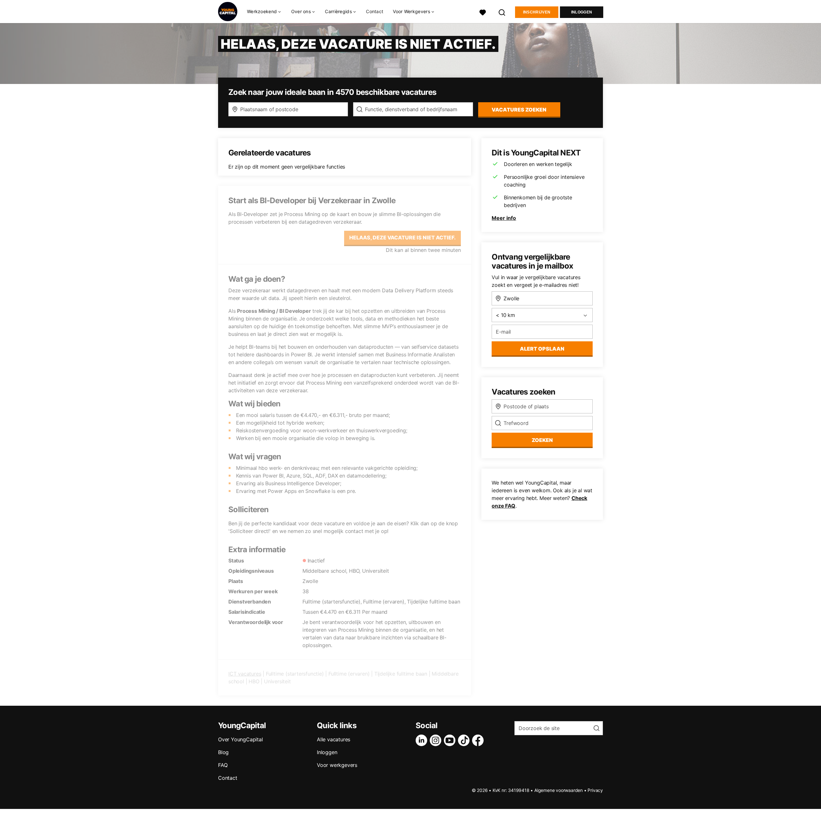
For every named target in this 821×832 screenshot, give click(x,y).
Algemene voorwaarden (558, 790)
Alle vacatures (333, 739)
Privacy (595, 790)
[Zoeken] (502, 12)
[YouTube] (451, 740)
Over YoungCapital (240, 739)
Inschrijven (536, 12)
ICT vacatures (244, 673)
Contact (374, 11)
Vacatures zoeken (519, 109)
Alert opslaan (542, 348)
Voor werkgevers (337, 765)
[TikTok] (465, 740)
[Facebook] (479, 740)
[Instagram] (437, 740)
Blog (223, 752)
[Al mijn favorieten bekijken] (483, 12)
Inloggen (581, 12)
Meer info (504, 218)
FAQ (222, 765)
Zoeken (542, 440)
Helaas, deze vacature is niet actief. (402, 237)
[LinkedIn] (423, 740)
